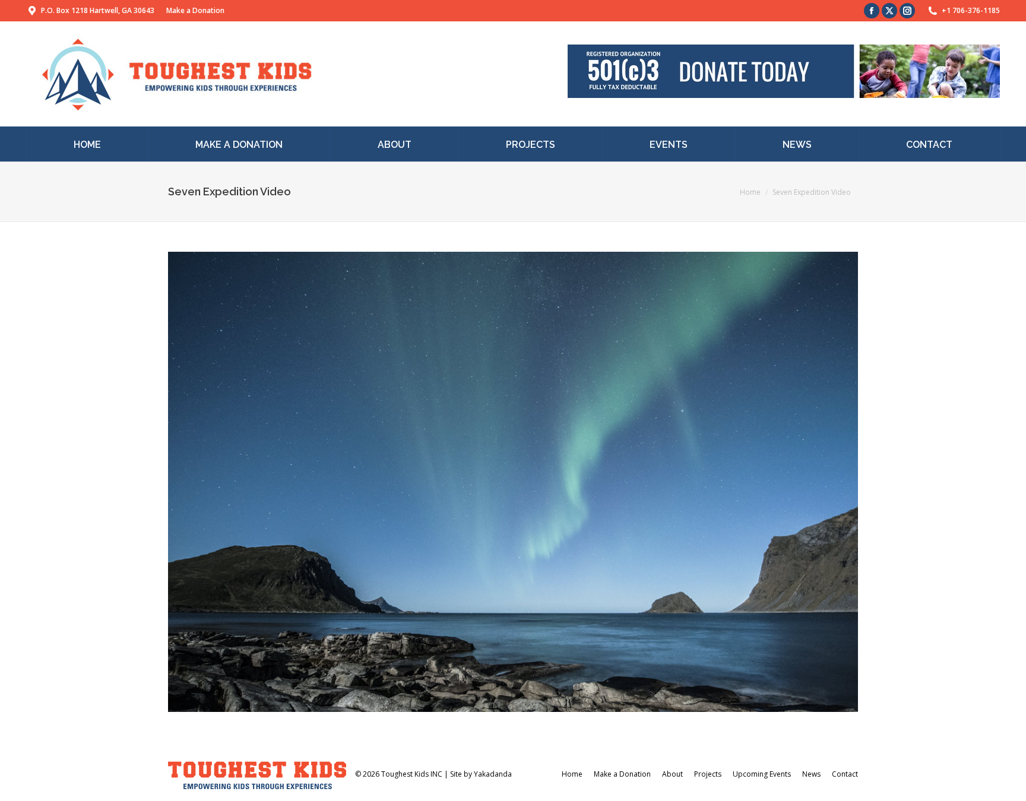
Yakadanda (493, 774)
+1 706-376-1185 (971, 10)
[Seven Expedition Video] (513, 482)
